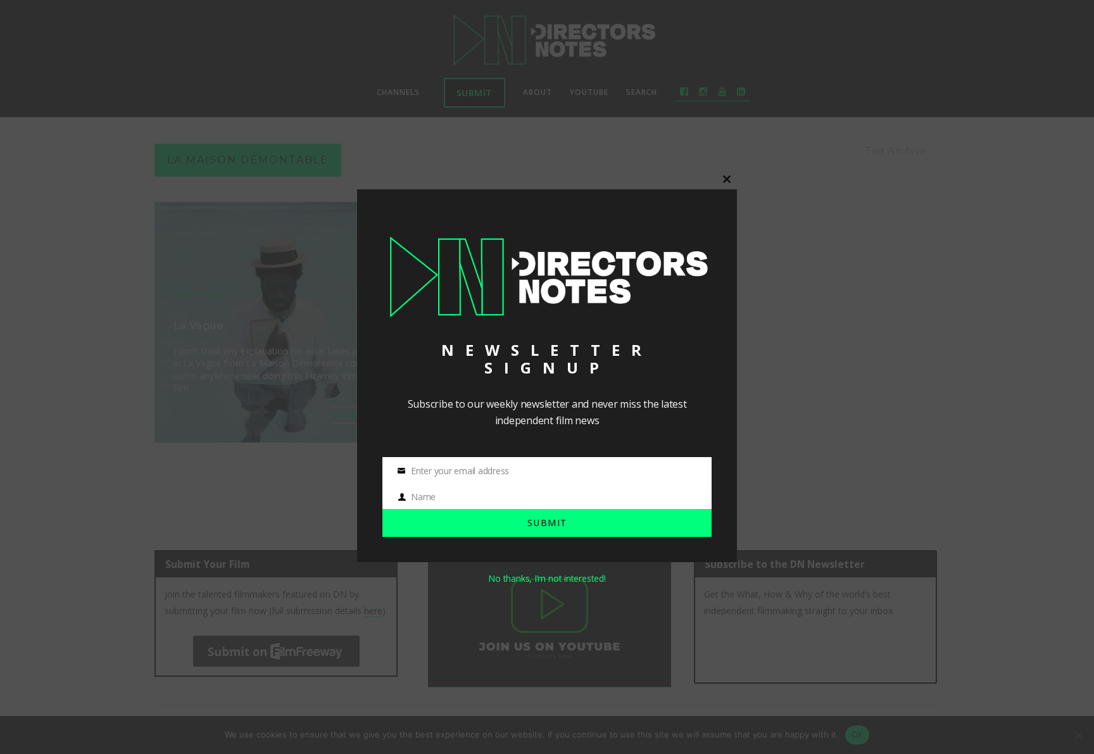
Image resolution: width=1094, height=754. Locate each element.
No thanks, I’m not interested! (546, 578)
